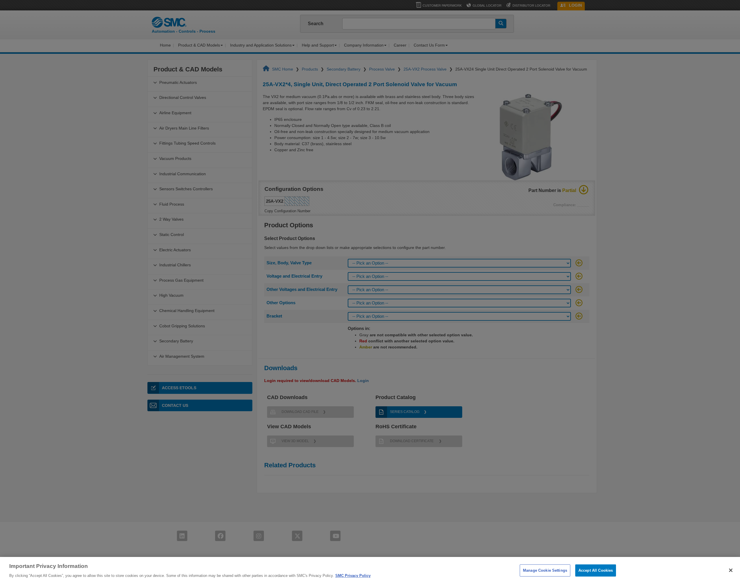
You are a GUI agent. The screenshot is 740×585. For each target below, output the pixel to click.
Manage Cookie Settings (545, 570)
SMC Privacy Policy (353, 575)
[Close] (730, 570)
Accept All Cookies (595, 570)
